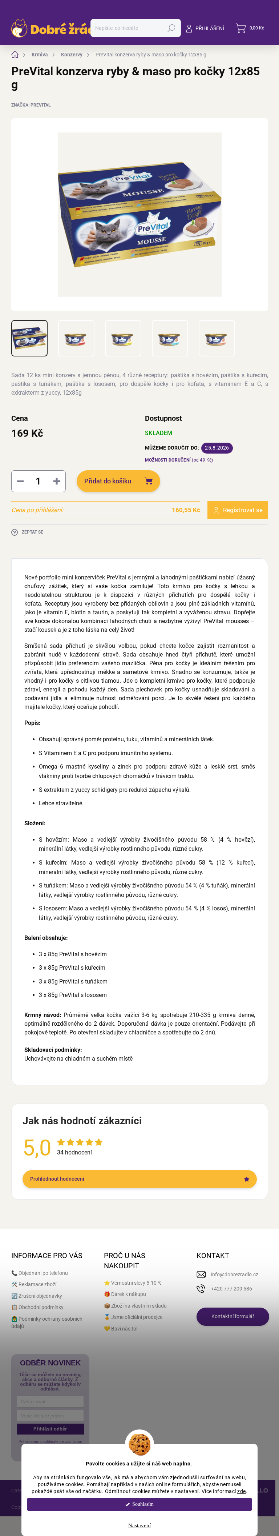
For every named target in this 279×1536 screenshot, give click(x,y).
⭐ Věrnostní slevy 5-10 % (132, 1283)
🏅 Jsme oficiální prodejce (133, 1317)
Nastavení (139, 1525)
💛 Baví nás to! (121, 1329)
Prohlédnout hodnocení (57, 1179)
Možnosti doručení (179, 460)
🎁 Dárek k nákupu (125, 1294)
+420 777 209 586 (231, 1289)
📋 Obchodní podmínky (37, 1307)
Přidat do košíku (107, 481)
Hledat (171, 28)
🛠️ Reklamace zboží (33, 1284)
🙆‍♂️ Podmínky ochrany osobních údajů (46, 1322)
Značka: (31, 105)
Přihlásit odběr (50, 1429)
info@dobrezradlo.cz (234, 1274)
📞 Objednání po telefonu (39, 1273)
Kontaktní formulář (232, 1316)
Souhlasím (143, 1504)
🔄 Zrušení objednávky (36, 1296)
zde (241, 1491)
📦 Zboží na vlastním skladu (135, 1306)
